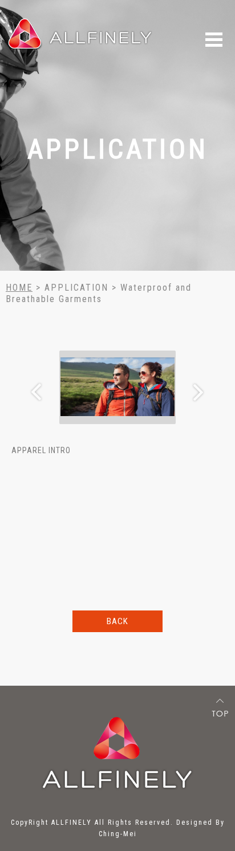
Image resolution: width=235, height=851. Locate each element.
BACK (117, 621)
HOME (19, 287)
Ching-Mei (118, 834)
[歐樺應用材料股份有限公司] (80, 29)
